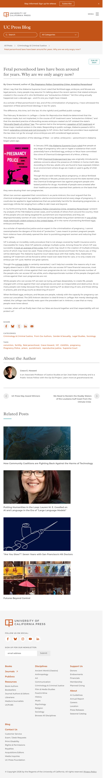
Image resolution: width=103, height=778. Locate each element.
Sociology (91, 336)
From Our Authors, (43, 336)
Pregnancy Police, (12, 348)
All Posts (8, 45)
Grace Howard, (48, 345)
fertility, (18, 345)
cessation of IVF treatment (79, 124)
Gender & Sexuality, (62, 336)
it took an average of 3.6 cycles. (28, 248)
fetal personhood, (31, 345)
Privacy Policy (90, 772)
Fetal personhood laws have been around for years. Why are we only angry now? (42, 49)
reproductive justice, (52, 348)
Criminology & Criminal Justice (32, 45)
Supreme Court (70, 348)
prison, (25, 348)
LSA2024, (64, 345)
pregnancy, (75, 345)
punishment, (35, 348)
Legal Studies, (79, 336)
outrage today (22, 264)
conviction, (8, 345)
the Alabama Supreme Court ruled (66, 145)
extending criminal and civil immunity (28, 130)
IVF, (57, 345)
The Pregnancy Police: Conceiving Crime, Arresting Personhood (61, 84)
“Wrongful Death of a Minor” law (18, 124)
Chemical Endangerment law (57, 159)
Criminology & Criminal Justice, (18, 336)
